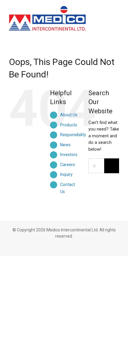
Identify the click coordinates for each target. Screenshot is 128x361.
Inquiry (66, 174)
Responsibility (73, 134)
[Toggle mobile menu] (116, 12)
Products (68, 125)
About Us (68, 114)
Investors (68, 154)
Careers (67, 164)
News (65, 144)
